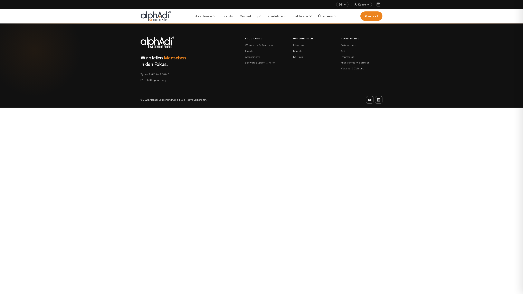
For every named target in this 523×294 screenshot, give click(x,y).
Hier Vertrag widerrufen (355, 62)
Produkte (275, 16)
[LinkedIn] (378, 100)
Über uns (325, 16)
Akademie (203, 16)
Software (300, 16)
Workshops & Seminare (259, 45)
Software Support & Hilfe (260, 62)
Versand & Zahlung (352, 68)
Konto (362, 4)
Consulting (249, 16)
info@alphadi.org (155, 79)
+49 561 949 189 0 (157, 74)
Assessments (252, 56)
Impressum (347, 56)
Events (227, 16)
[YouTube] (369, 100)
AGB (343, 50)
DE (341, 4)
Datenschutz (348, 45)
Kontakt (371, 16)
